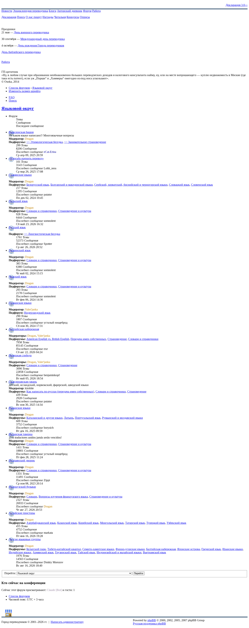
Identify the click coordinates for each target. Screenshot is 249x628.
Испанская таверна (20, 434)
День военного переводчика (31, 32)
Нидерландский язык (37, 312)
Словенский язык (202, 184)
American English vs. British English (47, 339)
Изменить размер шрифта (24, 91)
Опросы (85, 17)
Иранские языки (232, 549)
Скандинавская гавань (23, 381)
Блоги (52, 10)
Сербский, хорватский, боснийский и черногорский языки (131, 184)
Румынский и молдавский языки (122, 417)
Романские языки (19, 407)
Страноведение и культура (74, 210)
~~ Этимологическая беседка (44, 142)
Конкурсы (73, 17)
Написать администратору (67, 621)
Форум (87, 10)
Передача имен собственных (88, 339)
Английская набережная (24, 329)
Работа (96, 10)
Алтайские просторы (22, 513)
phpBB (151, 620)
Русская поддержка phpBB (149, 623)
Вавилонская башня (21, 132)
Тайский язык (86, 552)
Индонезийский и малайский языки (119, 552)
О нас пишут (34, 17)
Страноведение (117, 339)
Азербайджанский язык (41, 522)
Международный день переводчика (42, 38)
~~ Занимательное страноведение (85, 142)
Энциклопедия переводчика (30, 10)
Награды (47, 17)
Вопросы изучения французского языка (63, 496)
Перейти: (10, 573)
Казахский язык (67, 522)
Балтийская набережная (161, 549)
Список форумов (19, 87)
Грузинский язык (65, 552)
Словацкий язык (179, 184)
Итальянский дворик (22, 460)
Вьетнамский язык (154, 552)
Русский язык (17, 227)
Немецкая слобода (20, 355)
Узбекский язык (176, 522)
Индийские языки (20, 552)
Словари (31, 496)
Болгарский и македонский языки (71, 184)
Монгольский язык (112, 522)
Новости (6, 10)
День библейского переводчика (21, 52)
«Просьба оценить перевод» (26, 158)
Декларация (8, 17)
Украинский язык (20, 250)
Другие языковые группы (25, 539)
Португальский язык (88, 417)
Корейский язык (88, 522)
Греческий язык (211, 549)
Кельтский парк (36, 549)
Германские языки (20, 302)
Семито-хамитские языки (98, 549)
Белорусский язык (37, 184)
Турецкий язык (155, 522)
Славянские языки (20, 174)
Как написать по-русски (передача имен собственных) (60, 391)
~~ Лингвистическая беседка (42, 233)
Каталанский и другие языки (44, 417)
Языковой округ (42, 87)
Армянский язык (43, 552)
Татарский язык (135, 522)
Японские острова (188, 549)
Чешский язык (18, 276)
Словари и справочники (41, 210)
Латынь (68, 417)
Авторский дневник (69, 10)
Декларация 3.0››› (237, 5)
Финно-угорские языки (130, 549)
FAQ (12, 97)
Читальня (60, 17)
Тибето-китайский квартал (64, 549)
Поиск (21, 17)
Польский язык (18, 201)
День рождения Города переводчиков (41, 45)
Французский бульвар (22, 486)
